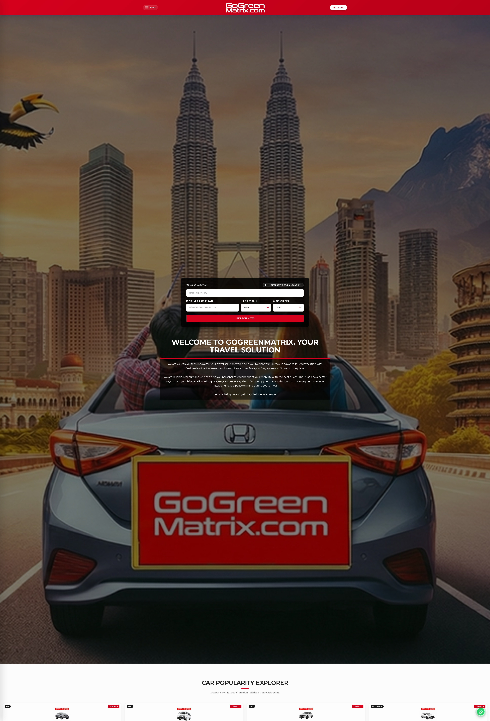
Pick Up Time (250, 301)
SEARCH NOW (245, 318)
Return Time (282, 301)
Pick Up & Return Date (200, 301)
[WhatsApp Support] (481, 712)
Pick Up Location (197, 285)
